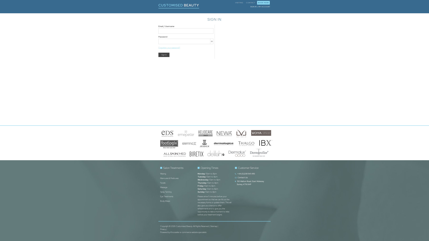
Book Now (263, 3)
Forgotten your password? (169, 48)
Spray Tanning (165, 192)
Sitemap (213, 226)
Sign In (164, 55)
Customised (178, 5)
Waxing (163, 173)
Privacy (163, 229)
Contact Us (243, 177)
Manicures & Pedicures (169, 178)
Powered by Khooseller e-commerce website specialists (183, 232)
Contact (250, 3)
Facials (162, 183)
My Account (264, 7)
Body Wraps (165, 201)
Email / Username (166, 26)
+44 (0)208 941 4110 (246, 173)
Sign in (253, 7)
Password (162, 37)
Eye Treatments (166, 196)
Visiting (239, 3)
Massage (163, 187)
